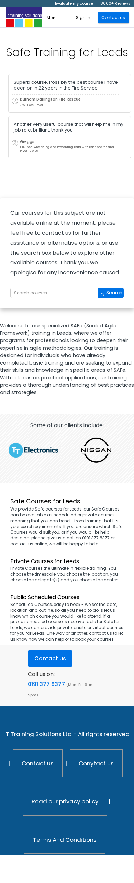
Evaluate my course (74, 3)
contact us (100, 633)
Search (114, 293)
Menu (52, 17)
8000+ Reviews (115, 3)
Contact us (38, 763)
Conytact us (96, 763)
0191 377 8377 (46, 684)
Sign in (83, 17)
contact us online (28, 544)
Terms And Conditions (65, 839)
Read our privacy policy (65, 801)
